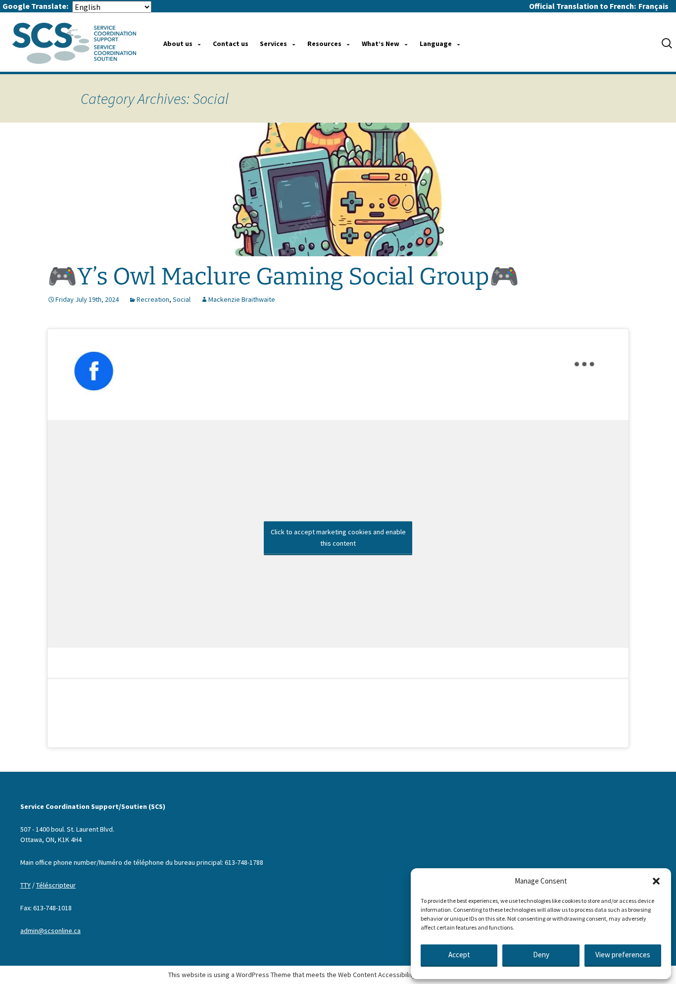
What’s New (380, 43)
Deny (541, 954)
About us (178, 43)
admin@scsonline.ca (50, 930)
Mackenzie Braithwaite (241, 299)
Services (273, 43)
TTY (25, 885)
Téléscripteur (56, 885)
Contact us (230, 43)
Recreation (153, 299)
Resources (324, 43)
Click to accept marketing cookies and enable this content (338, 537)
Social (182, 299)
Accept (459, 954)
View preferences (622, 954)
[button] (656, 881)
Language (436, 43)
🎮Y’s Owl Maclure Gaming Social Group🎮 (283, 276)
